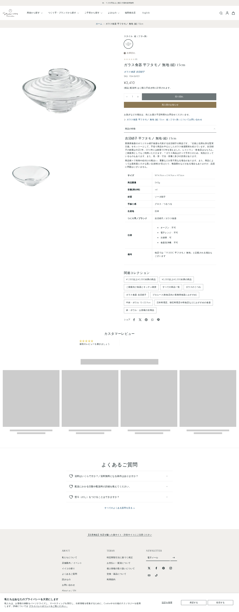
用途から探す (33, 12)
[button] (179, 96)
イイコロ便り (68, 568)
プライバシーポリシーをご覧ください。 (48, 606)
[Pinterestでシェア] (146, 320)
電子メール (152, 557)
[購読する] (173, 558)
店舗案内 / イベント (72, 563)
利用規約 (111, 579)
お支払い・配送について (119, 563)
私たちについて (69, 557)
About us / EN (69, 590)
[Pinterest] (163, 568)
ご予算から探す (92, 12)
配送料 (133, 87)
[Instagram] (171, 568)
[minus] (127, 97)
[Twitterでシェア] (140, 320)
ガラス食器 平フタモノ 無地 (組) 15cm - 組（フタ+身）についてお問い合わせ (164, 119)
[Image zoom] (59, 90)
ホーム (99, 23)
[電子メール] (149, 575)
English (146, 12)
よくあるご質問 (69, 573)
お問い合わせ (68, 585)
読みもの (66, 579)
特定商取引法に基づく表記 (120, 557)
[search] (221, 13)
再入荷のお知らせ (170, 104)
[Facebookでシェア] (134, 320)
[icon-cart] (233, 13)
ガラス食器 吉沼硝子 (134, 71)
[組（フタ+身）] (128, 44)
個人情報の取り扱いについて (121, 568)
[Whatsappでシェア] (152, 320)
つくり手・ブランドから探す (62, 12)
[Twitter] (149, 568)
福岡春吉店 (130, 12)
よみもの (112, 12)
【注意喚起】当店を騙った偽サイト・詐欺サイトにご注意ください (119, 534)
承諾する (194, 602)
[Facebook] (156, 568)
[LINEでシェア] (158, 320)
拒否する (220, 602)
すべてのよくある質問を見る (118, 507)
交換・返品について (116, 573)
